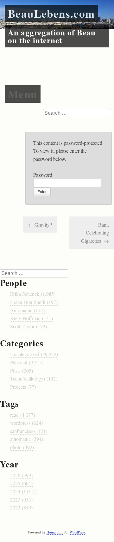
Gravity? (40, 224)
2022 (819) (21, 507)
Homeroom (55, 532)
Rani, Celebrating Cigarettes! (95, 232)
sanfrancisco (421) (28, 431)
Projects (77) (23, 386)
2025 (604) (21, 483)
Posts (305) (21, 370)
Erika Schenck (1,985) (32, 293)
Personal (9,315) (26, 362)
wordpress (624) (26, 422)
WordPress (77, 532)
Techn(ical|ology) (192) (33, 378)
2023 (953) (21, 499)
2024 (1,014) (23, 491)
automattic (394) (26, 438)
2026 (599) (21, 475)
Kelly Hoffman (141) (31, 318)
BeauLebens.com (51, 13)
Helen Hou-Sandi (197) (34, 302)
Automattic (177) (27, 310)
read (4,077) (22, 414)
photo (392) (22, 447)
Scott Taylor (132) (28, 326)
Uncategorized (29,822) (34, 354)
